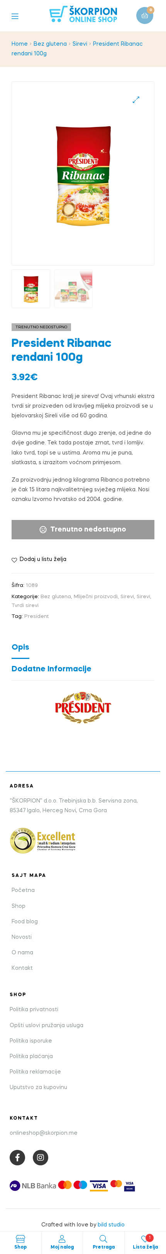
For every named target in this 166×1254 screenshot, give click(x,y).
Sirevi (80, 44)
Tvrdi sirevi (25, 605)
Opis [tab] (20, 648)
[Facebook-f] (17, 1157)
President (36, 616)
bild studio (111, 1225)
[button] (136, 99)
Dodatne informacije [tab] (51, 669)
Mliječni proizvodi (96, 596)
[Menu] (21, 15)
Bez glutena (50, 44)
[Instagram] (40, 1157)
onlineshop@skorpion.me (44, 1133)
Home (20, 44)
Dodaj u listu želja (43, 559)
